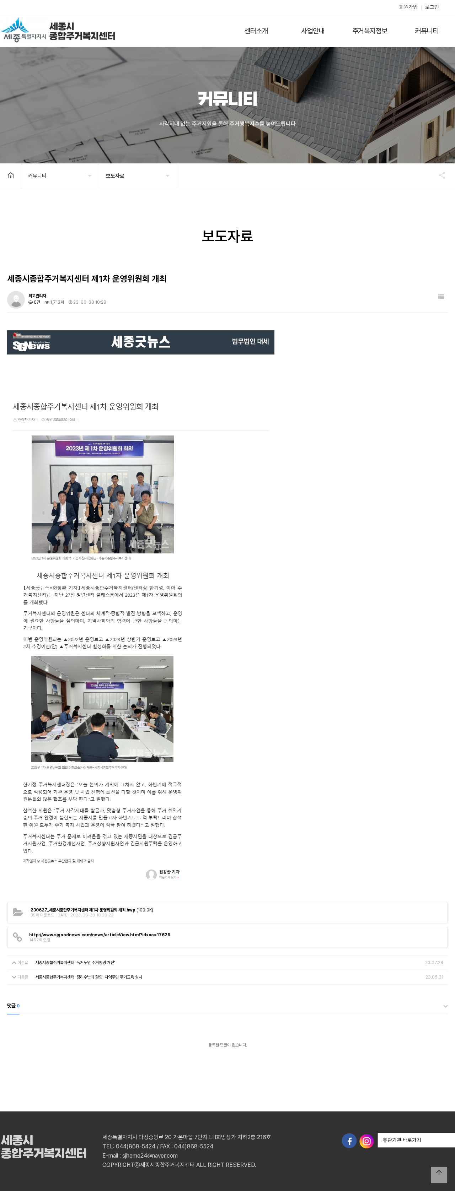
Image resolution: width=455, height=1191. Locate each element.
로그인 (432, 7)
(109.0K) (92, 910)
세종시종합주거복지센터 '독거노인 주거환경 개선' (75, 962)
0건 (36, 302)
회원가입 (408, 7)
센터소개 (256, 31)
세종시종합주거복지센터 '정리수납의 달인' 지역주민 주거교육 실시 (88, 977)
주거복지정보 (369, 31)
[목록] (441, 297)
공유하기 (438, 175)
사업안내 (313, 31)
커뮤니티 (426, 31)
